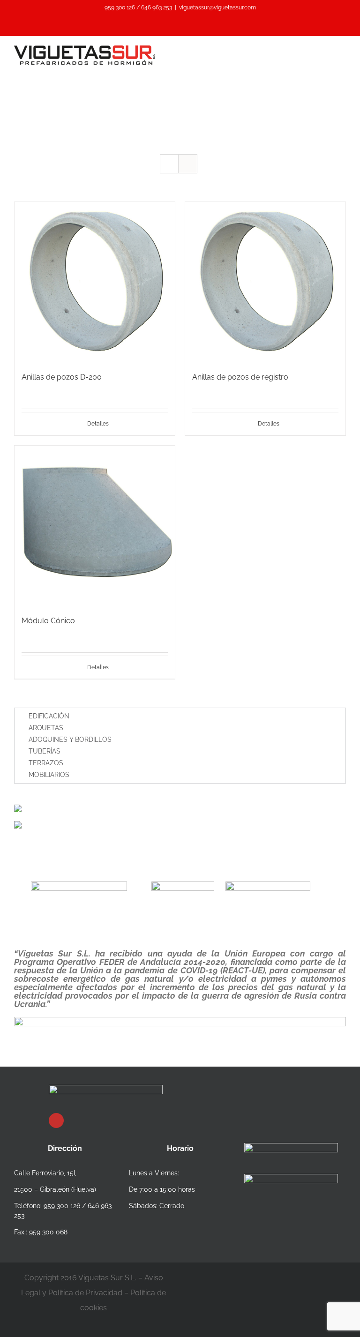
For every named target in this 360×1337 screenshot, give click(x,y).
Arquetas (46, 728)
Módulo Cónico (48, 620)
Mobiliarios (49, 774)
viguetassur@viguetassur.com (217, 7)
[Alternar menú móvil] (342, 50)
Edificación (49, 716)
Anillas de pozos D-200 (62, 377)
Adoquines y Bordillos (70, 739)
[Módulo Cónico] (95, 526)
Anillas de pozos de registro (240, 377)
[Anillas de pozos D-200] (95, 282)
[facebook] (56, 1120)
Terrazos (46, 763)
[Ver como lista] (188, 164)
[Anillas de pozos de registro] (265, 282)
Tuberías (44, 751)
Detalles (98, 423)
